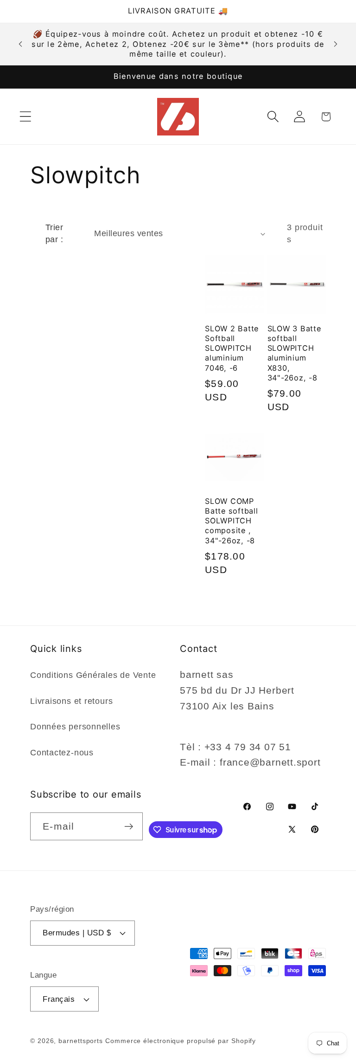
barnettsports (80, 1040)
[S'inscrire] (128, 826)
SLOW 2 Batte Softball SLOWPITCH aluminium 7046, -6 (232, 348)
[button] (25, 116)
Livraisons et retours (71, 701)
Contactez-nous (62, 752)
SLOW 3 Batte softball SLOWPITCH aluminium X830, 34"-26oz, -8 (294, 353)
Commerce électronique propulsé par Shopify (180, 1040)
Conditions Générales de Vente (93, 675)
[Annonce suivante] (335, 44)
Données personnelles (75, 726)
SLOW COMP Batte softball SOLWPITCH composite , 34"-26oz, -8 (231, 520)
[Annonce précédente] (20, 44)
